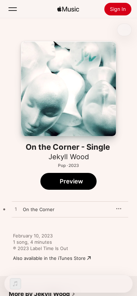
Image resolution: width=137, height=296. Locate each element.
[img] (68, 9)
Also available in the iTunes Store (49, 258)
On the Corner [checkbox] (38, 209)
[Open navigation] (12, 9)
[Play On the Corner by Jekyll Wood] (16, 209)
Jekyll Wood (68, 157)
